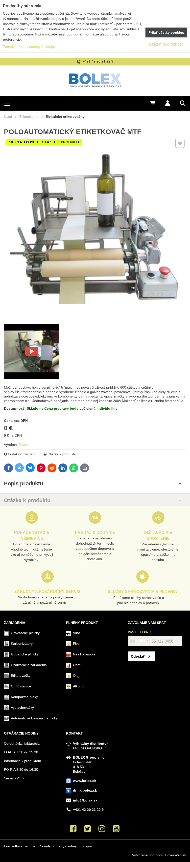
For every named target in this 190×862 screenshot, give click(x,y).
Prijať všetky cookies (166, 32)
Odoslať (138, 656)
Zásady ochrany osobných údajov (65, 846)
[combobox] (139, 641)
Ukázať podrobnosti (166, 44)
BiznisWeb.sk (175, 855)
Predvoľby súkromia (19, 846)
